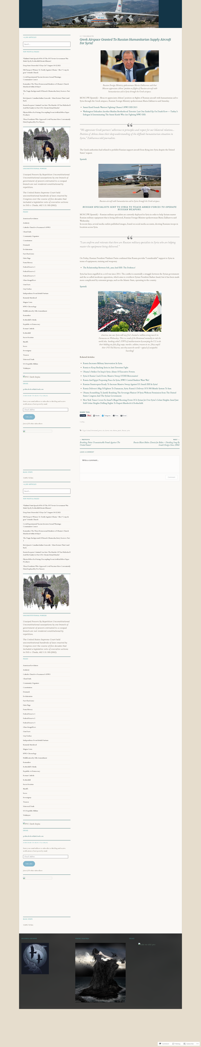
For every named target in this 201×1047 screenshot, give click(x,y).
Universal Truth (28, 359)
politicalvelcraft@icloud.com (33, 389)
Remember (27, 315)
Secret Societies (28, 337)
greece (100, 430)
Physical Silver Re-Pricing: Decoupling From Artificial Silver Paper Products (46, 113)
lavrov (107, 430)
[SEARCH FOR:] (47, 44)
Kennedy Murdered (30, 298)
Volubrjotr (88, 36)
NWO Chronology (29, 306)
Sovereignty (27, 350)
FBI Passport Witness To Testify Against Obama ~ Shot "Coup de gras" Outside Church (46, 71)
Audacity (26, 223)
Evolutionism (27, 249)
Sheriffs (25, 342)
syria (128, 430)
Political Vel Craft (100, 12)
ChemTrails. (27, 232)
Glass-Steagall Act (29, 280)
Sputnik (83, 159)
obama (115, 430)
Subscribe (29, 417)
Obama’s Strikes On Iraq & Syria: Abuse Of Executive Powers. (109, 371)
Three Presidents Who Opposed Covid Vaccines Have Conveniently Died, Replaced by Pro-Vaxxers (46, 120)
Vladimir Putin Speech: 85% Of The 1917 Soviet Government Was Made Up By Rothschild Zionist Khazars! (45, 59)
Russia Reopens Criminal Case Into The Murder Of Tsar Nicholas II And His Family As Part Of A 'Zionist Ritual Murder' (46, 106)
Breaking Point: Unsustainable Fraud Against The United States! (100, 442)
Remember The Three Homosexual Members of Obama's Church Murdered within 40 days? (46, 85)
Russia (124, 430)
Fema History (28, 262)
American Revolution (30, 218)
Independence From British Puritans (35, 293)
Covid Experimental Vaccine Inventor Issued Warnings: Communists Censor (42, 78)
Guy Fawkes (27, 289)
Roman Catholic (28, 328)
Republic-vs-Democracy (31, 324)
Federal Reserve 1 (29, 267)
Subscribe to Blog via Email (35, 396)
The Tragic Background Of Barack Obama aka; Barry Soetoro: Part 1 (46, 92)
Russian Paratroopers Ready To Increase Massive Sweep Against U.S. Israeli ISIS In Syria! (120, 384)
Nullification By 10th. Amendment (35, 311)
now (111, 430)
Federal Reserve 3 (29, 276)
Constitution (27, 240)
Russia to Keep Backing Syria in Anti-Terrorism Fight (105, 367)
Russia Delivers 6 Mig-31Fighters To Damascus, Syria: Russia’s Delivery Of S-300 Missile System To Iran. (127, 388)
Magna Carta (27, 302)
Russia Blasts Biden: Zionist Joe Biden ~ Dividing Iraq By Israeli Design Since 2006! (156, 442)
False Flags (27, 258)
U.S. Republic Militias (30, 364)
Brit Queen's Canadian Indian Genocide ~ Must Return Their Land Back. (46, 99)
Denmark (26, 245)
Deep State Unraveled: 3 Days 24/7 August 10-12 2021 (42, 65)
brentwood (94, 430)
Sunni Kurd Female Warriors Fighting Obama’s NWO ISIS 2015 (110, 107)
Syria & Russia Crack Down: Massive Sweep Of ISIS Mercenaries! (110, 376)
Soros (25, 346)
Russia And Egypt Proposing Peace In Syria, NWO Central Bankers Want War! (116, 380)
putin (119, 430)
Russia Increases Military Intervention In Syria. (102, 363)
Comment (171, 477)
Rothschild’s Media (29, 320)
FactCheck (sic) (28, 254)
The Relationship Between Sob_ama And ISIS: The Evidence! (109, 267)
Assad (89, 430)
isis (103, 430)
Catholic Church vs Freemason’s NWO (36, 227)
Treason (26, 355)
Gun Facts (26, 284)
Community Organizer (31, 236)
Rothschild (27, 333)
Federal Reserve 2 (29, 271)
